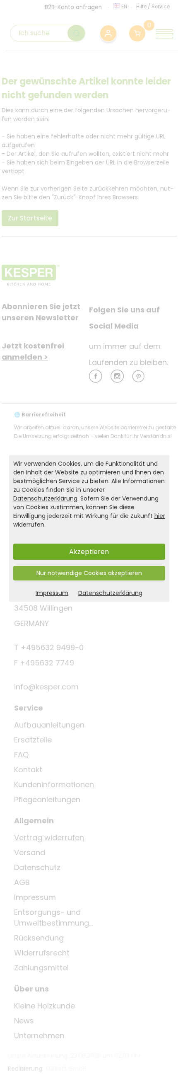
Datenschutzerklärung (45, 498)
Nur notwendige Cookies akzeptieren (89, 573)
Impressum (52, 593)
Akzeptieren (89, 551)
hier (159, 516)
